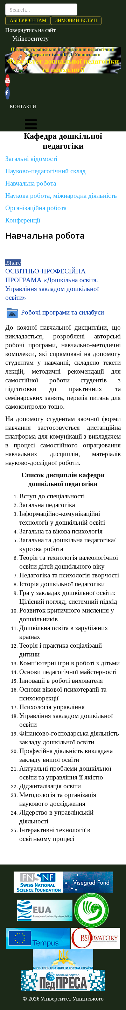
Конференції (22, 220)
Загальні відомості (31, 158)
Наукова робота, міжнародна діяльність (61, 195)
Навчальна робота (30, 183)
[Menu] (31, 124)
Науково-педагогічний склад (45, 171)
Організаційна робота (35, 208)
